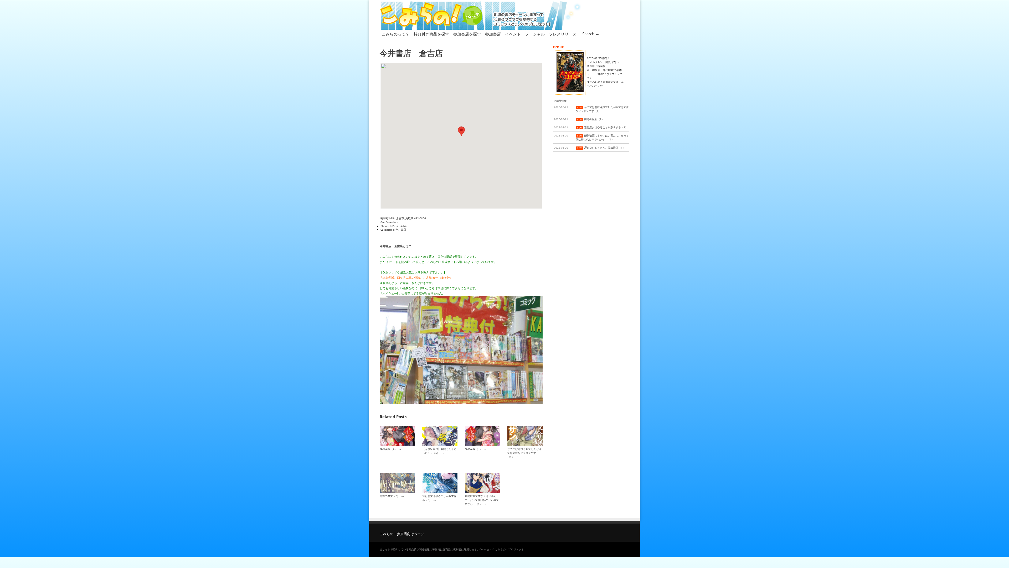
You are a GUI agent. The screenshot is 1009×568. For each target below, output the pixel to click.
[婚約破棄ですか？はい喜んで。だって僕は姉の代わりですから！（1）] (482, 492)
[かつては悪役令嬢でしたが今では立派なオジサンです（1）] (525, 445)
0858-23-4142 (398, 226)
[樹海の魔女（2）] (397, 492)
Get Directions (389, 222)
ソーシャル (535, 34)
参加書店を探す (467, 34)
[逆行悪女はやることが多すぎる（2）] (439, 492)
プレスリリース (562, 34)
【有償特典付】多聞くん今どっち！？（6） (439, 451)
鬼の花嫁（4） (388, 449)
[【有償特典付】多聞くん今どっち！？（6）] (439, 445)
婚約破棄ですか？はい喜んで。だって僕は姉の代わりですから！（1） (482, 500)
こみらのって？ (395, 34)
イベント (513, 34)
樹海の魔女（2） (390, 496)
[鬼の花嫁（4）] (397, 445)
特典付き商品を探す (431, 34)
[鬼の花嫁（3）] (482, 445)
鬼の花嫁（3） (473, 449)
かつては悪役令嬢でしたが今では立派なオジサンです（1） (524, 453)
